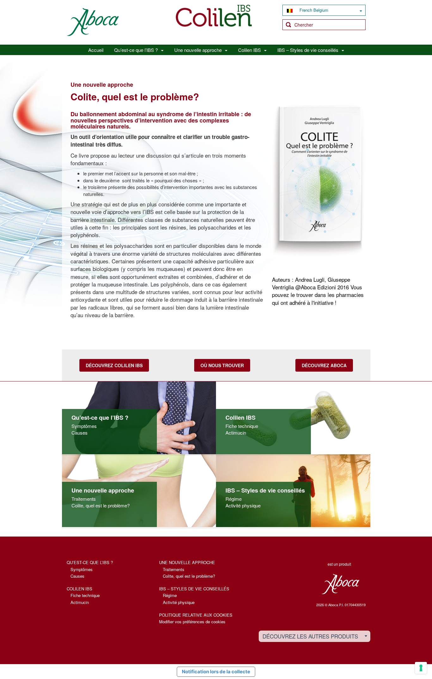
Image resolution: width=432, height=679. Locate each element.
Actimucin (235, 432)
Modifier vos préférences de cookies (192, 622)
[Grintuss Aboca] (213, 14)
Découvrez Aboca (324, 365)
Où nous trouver (222, 365)
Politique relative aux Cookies (195, 615)
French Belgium (313, 10)
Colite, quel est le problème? (100, 505)
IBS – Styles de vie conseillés (307, 50)
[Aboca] (340, 584)
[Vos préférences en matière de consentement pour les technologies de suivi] (421, 668)
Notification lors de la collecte (216, 672)
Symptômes (84, 426)
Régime (233, 498)
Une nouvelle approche (198, 50)
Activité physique (243, 505)
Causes (79, 432)
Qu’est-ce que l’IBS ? (136, 50)
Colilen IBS (249, 50)
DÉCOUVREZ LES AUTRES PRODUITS (310, 636)
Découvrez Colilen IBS (114, 365)
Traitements (83, 498)
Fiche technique (241, 426)
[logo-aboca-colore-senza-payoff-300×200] (93, 21)
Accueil (95, 50)
